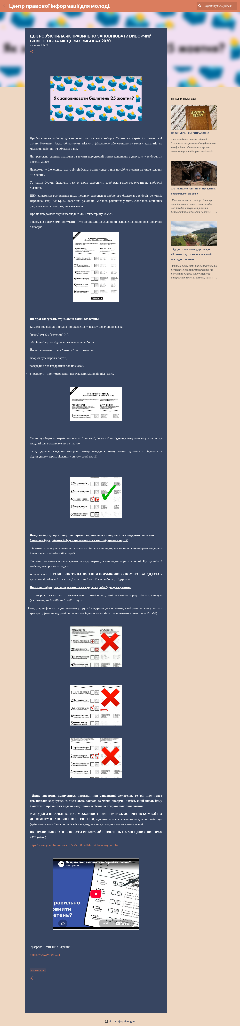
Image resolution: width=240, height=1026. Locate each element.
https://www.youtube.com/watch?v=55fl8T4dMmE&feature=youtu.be (74, 845)
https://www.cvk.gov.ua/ (45, 954)
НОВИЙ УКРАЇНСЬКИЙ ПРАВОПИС (190, 133)
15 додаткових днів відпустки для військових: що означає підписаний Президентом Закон (191, 254)
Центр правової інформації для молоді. (59, 6)
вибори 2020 (37, 970)
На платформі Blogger (122, 1021)
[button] (32, 52)
